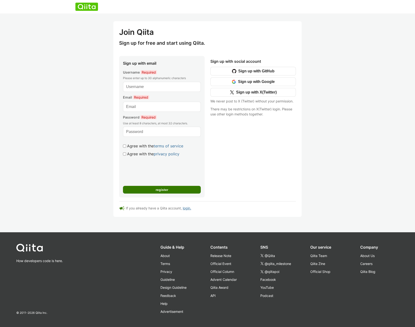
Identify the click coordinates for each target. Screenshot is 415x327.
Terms (165, 264)
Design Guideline (173, 287)
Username (139, 72)
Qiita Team (318, 256)
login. (187, 208)
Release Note (220, 256)
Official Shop (320, 272)
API (213, 296)
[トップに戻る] (39, 249)
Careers (366, 264)
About (165, 256)
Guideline (167, 279)
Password (139, 117)
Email (135, 97)
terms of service (168, 146)
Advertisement (171, 311)
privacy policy (166, 153)
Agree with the (155, 146)
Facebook (268, 279)
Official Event (220, 264)
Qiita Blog (367, 272)
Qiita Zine (317, 264)
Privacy (166, 272)
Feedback (168, 296)
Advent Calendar (223, 279)
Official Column (222, 272)
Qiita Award (219, 287)
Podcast (266, 296)
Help (164, 304)
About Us (367, 256)
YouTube (267, 287)
